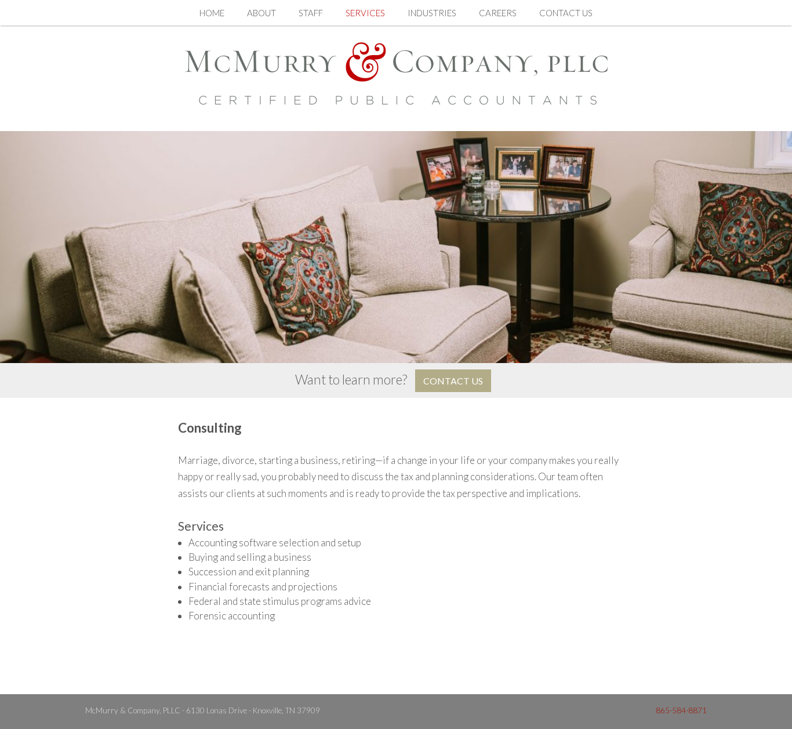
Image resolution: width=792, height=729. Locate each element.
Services (365, 13)
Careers (498, 13)
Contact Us (566, 13)
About (261, 13)
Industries (432, 13)
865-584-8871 (681, 710)
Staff (311, 13)
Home (211, 13)
